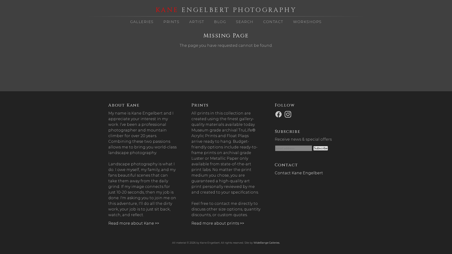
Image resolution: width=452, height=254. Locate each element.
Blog (220, 22)
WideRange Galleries (266, 242)
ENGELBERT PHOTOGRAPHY (226, 10)
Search (245, 22)
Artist (196, 22)
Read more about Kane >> (133, 223)
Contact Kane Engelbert (299, 173)
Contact (273, 22)
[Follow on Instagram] (289, 114)
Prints (171, 22)
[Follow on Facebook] (279, 114)
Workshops (307, 22)
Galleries (142, 22)
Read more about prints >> (217, 223)
